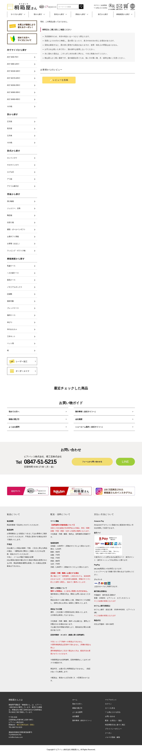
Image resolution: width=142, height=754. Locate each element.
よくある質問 (14, 427)
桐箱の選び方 (14, 419)
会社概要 (78, 419)
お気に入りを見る (100, 8)
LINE (125, 461)
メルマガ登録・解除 (112, 737)
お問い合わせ (110, 716)
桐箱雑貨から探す (16, 259)
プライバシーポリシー (113, 729)
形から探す (12, 114)
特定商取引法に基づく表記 (115, 725)
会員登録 (104, 5)
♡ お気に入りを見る (112, 712)
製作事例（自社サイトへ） (86, 412)
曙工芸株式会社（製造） (26, 725)
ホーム (74, 700)
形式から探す (13, 151)
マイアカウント (111, 700)
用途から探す (13, 194)
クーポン (108, 733)
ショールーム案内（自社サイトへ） (89, 427)
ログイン (97, 5)
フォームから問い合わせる (92, 462)
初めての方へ (14, 412)
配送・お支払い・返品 (113, 720)
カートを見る (110, 708)
